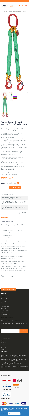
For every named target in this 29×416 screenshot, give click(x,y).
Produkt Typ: (4, 174)
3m (17, 183)
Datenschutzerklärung (6, 410)
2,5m (15, 183)
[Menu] (19, 6)
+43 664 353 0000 (4, 310)
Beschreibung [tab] (4, 217)
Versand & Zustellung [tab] (7, 221)
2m (12, 183)
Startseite (1, 11)
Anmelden (24, 331)
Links (25, 1)
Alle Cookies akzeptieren (14, 413)
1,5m (10, 183)
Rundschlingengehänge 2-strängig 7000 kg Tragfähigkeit (14, 123)
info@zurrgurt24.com (5, 314)
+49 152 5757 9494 (5, 306)
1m (7, 183)
